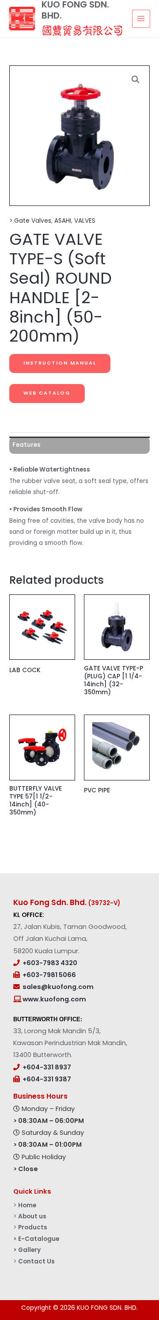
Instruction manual (59, 363)
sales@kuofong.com (58, 986)
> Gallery (27, 1250)
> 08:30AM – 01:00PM (47, 1144)
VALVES (84, 221)
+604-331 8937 (47, 1067)
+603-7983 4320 (50, 963)
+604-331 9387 (47, 1079)
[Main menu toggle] (141, 19)
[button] (136, 79)
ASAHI (62, 221)
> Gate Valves (30, 221)
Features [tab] (26, 445)
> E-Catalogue (36, 1239)
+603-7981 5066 (49, 974)
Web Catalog (47, 393)
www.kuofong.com (53, 999)
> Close (25, 1168)
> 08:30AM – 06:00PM (48, 1120)
